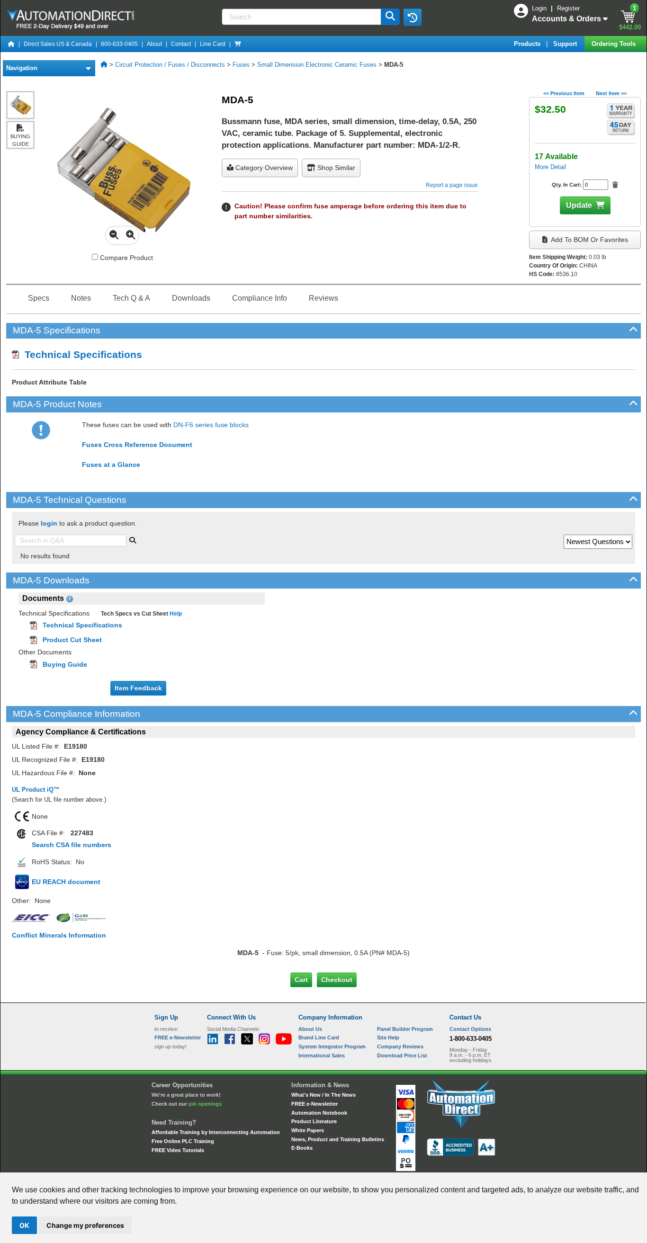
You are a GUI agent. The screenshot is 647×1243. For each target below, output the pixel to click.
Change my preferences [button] (85, 1225)
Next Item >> (611, 93)
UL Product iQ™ (36, 789)
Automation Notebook (319, 1113)
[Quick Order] (237, 44)
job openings (205, 1104)
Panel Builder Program (405, 1029)
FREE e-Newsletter (314, 1104)
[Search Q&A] (132, 539)
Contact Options (470, 1029)
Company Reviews (400, 1046)
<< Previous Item (563, 93)
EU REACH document (66, 881)
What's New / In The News (323, 1095)
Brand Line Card (318, 1037)
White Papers (307, 1130)
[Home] (11, 44)
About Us (310, 1029)
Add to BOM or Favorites (588, 239)
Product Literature (314, 1121)
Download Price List (402, 1055)
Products (528, 43)
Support (566, 43)
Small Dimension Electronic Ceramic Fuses (317, 64)
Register (568, 8)
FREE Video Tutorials (178, 1150)
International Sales (321, 1055)
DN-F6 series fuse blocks (211, 425)
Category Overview (263, 167)
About (154, 44)
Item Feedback (138, 688)
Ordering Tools (615, 43)
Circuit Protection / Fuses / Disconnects (170, 64)
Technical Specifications (80, 354)
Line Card (212, 44)
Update (579, 205)
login (49, 523)
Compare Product (125, 257)
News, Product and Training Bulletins (337, 1139)
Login (540, 8)
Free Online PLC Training (183, 1141)
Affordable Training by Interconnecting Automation (216, 1132)
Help (175, 613)
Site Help (388, 1037)
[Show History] (413, 17)
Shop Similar (335, 167)
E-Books (302, 1148)
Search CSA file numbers (71, 845)
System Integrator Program (332, 1046)
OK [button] (24, 1225)
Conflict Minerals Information (59, 935)
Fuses (241, 64)
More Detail (550, 166)
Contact (181, 44)
